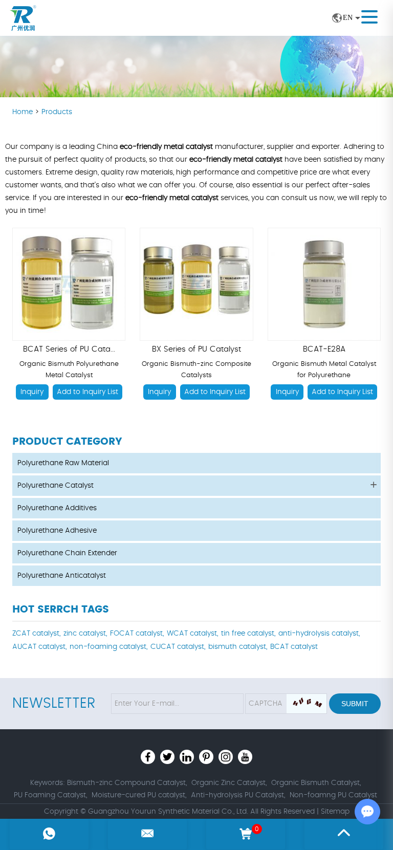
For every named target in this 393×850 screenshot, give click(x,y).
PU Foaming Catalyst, (50, 795)
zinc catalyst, (85, 633)
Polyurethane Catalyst (55, 485)
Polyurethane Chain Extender (67, 553)
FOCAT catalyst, (137, 633)
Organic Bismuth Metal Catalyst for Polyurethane (324, 370)
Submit (354, 704)
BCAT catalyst (294, 646)
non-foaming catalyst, (108, 646)
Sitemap (335, 811)
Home (23, 112)
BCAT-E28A (324, 349)
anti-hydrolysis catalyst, (319, 633)
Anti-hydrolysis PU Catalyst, (238, 795)
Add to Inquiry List (87, 392)
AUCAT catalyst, (39, 646)
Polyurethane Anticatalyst (61, 575)
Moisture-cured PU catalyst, (139, 795)
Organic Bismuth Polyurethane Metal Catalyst (69, 370)
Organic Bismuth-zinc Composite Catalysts (196, 370)
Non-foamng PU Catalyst (333, 795)
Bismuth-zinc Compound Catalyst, (127, 783)
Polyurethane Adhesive (57, 530)
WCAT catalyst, (192, 633)
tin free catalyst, (248, 633)
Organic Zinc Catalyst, (229, 783)
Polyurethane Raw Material (63, 463)
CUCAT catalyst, (177, 646)
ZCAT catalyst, (36, 633)
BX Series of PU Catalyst (196, 349)
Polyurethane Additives (57, 508)
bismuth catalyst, (237, 646)
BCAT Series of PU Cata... (69, 349)
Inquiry (31, 392)
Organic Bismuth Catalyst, (316, 783)
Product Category (67, 442)
